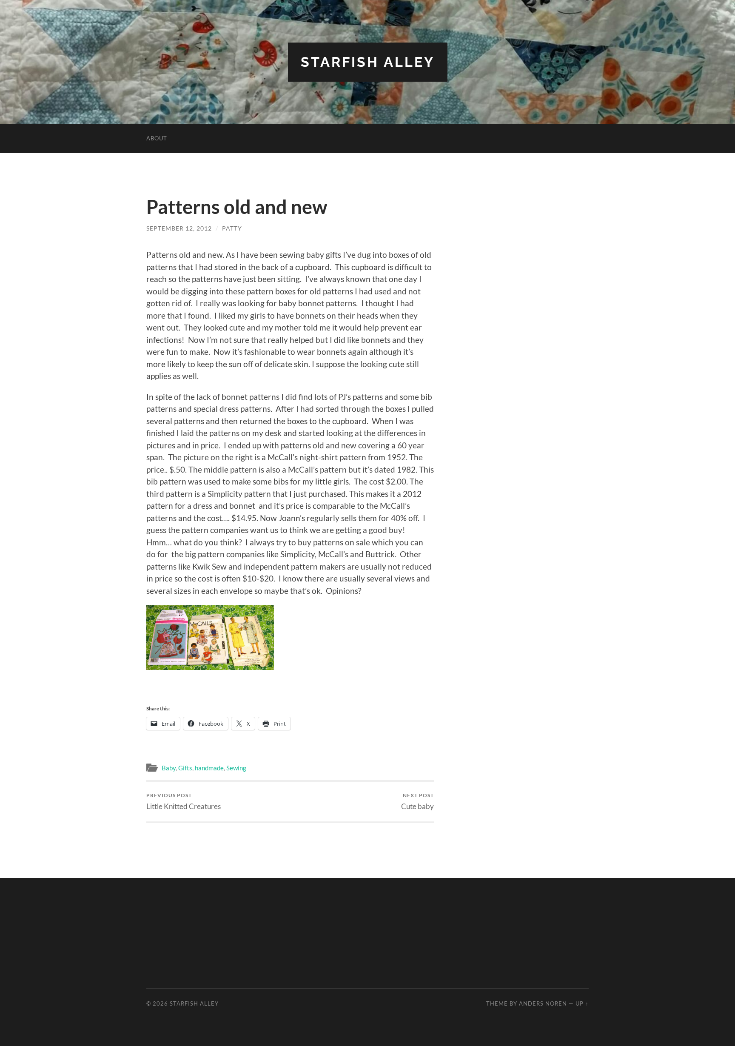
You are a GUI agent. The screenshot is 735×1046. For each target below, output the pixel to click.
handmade (209, 768)
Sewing (236, 768)
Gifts (185, 768)
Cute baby (417, 801)
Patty (232, 228)
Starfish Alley (368, 62)
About (156, 138)
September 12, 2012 (179, 228)
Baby (169, 768)
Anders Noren (543, 1003)
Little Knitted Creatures (183, 801)
